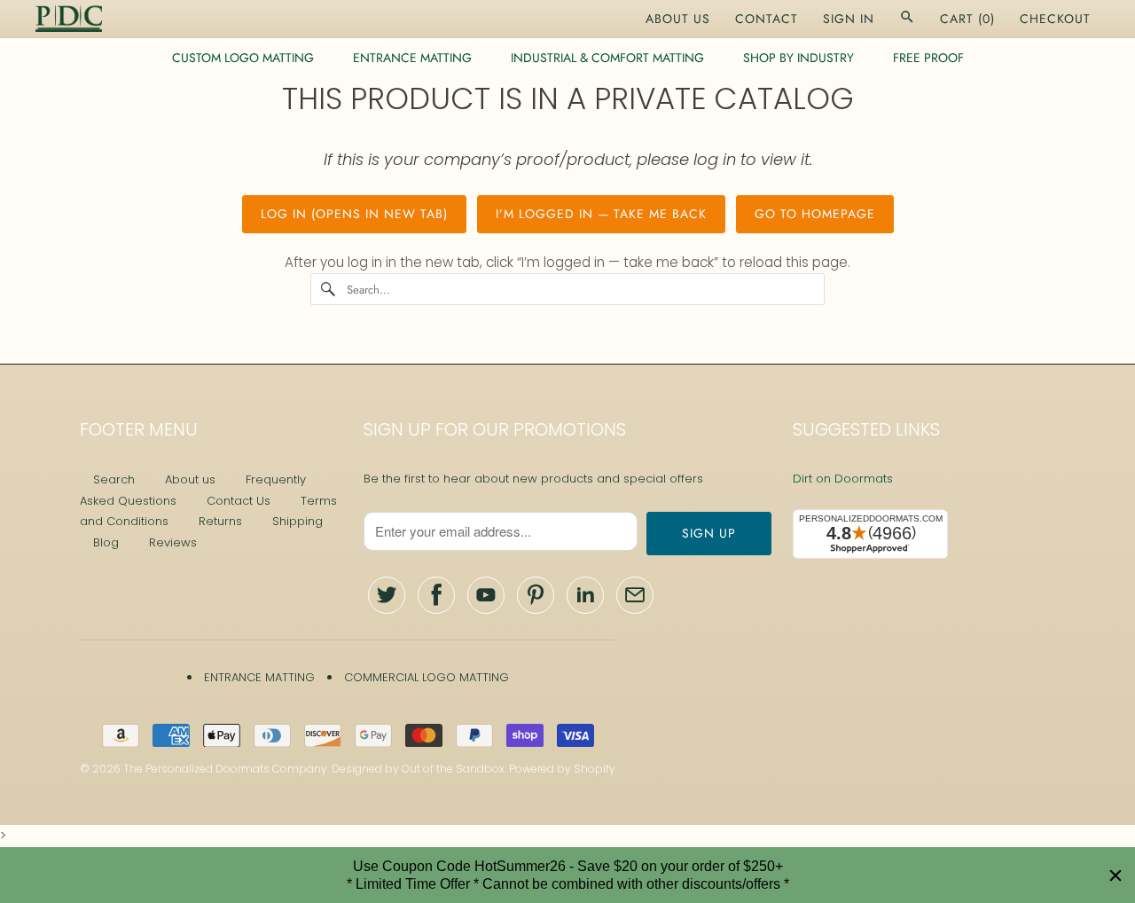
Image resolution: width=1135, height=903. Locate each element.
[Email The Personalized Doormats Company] (635, 595)
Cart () (967, 18)
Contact (766, 18)
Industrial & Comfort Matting (607, 58)
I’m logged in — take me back (601, 214)
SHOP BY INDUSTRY (798, 58)
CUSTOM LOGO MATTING (243, 58)
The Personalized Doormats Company (225, 768)
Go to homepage (815, 214)
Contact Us (238, 500)
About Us (678, 18)
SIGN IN (848, 18)
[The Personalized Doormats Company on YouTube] (486, 595)
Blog (106, 542)
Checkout (1055, 18)
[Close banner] (1115, 875)
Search (114, 479)
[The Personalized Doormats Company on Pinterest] (535, 595)
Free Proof (928, 58)
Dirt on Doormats (843, 478)
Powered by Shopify (562, 768)
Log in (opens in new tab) (354, 214)
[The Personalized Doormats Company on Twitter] (386, 595)
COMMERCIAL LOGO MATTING (426, 677)
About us (190, 479)
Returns (220, 521)
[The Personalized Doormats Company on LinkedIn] (585, 595)
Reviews (173, 542)
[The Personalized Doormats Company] (68, 18)
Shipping (297, 521)
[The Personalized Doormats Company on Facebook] (436, 595)
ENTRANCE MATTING (412, 58)
